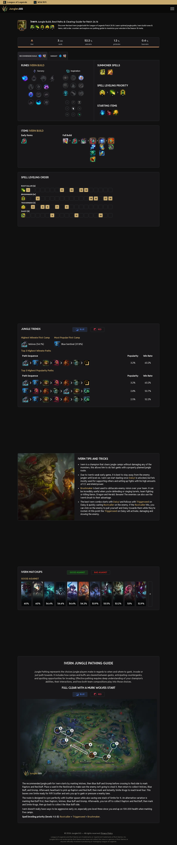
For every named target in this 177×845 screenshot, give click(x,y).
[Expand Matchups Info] (150, 594)
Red (99, 329)
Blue (82, 329)
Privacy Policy (107, 833)
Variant (53, 56)
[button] (172, 8)
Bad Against (100, 572)
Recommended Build (28, 56)
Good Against (77, 572)
